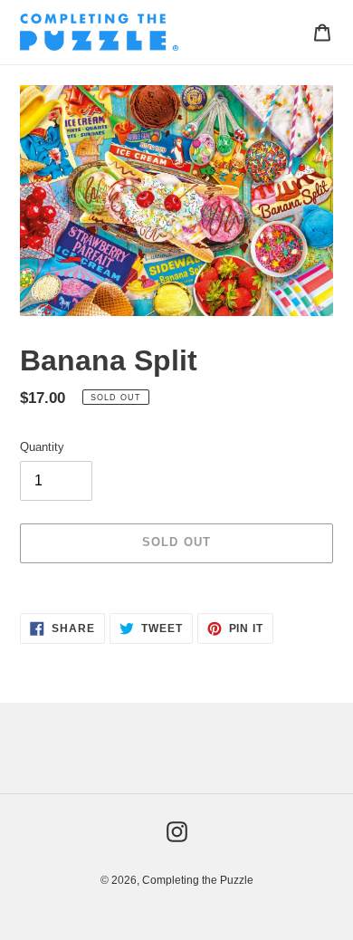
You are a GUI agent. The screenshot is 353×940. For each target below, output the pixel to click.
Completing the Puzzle (197, 880)
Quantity (42, 447)
